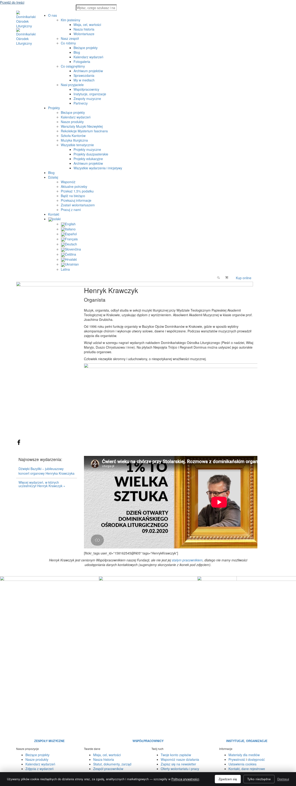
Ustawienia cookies (242, 764)
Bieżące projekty (37, 754)
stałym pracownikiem (187, 560)
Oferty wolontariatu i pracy (180, 768)
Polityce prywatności (185, 779)
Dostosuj (283, 779)
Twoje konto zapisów (176, 754)
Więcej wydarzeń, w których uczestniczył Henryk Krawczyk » (41, 484)
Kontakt (53, 214)
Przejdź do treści (12, 2)
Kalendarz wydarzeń (40, 764)
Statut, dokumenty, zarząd (112, 764)
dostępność (256, 759)
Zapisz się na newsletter (178, 764)
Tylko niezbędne (259, 779)
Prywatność (236, 759)
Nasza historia (103, 759)
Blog (51, 172)
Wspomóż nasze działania (180, 759)
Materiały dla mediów (244, 754)
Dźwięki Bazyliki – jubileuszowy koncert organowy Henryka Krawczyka (46, 471)
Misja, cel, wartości (107, 754)
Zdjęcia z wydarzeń (39, 768)
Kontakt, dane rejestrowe (246, 768)
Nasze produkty (36, 759)
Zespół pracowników (108, 768)
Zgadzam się (228, 779)
